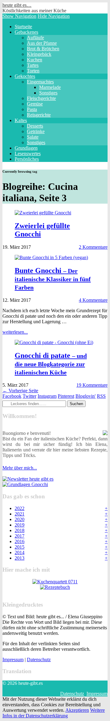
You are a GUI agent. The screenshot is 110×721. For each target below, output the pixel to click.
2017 (19, 536)
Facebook (11, 396)
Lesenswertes (28, 153)
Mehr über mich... (19, 467)
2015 (19, 547)
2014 (19, 552)
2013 (19, 558)
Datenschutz (39, 659)
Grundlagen (26, 148)
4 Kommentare (93, 300)
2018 (19, 530)
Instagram (47, 396)
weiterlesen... (15, 332)
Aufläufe (35, 37)
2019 (19, 524)
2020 (19, 519)
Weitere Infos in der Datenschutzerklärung (53, 713)
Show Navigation (19, 16)
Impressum (13, 659)
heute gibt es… (16, 5)
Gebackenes (26, 32)
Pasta (32, 109)
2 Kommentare (93, 247)
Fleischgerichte (41, 98)
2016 (19, 541)
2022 (19, 508)
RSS (101, 396)
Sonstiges (48, 92)
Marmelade (50, 87)
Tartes (32, 65)
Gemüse (35, 103)
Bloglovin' (85, 396)
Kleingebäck (39, 54)
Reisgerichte (39, 114)
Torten (33, 70)
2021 (19, 513)
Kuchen (34, 59)
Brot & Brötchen (43, 48)
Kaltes (21, 120)
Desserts (35, 125)
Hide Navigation (54, 16)
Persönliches (27, 159)
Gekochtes (25, 76)
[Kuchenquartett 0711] (55, 581)
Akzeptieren (77, 710)
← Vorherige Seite (20, 390)
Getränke (36, 131)
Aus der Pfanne (42, 43)
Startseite (23, 26)
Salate (32, 137)
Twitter (29, 396)
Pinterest (66, 396)
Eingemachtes (40, 81)
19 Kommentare (92, 385)
